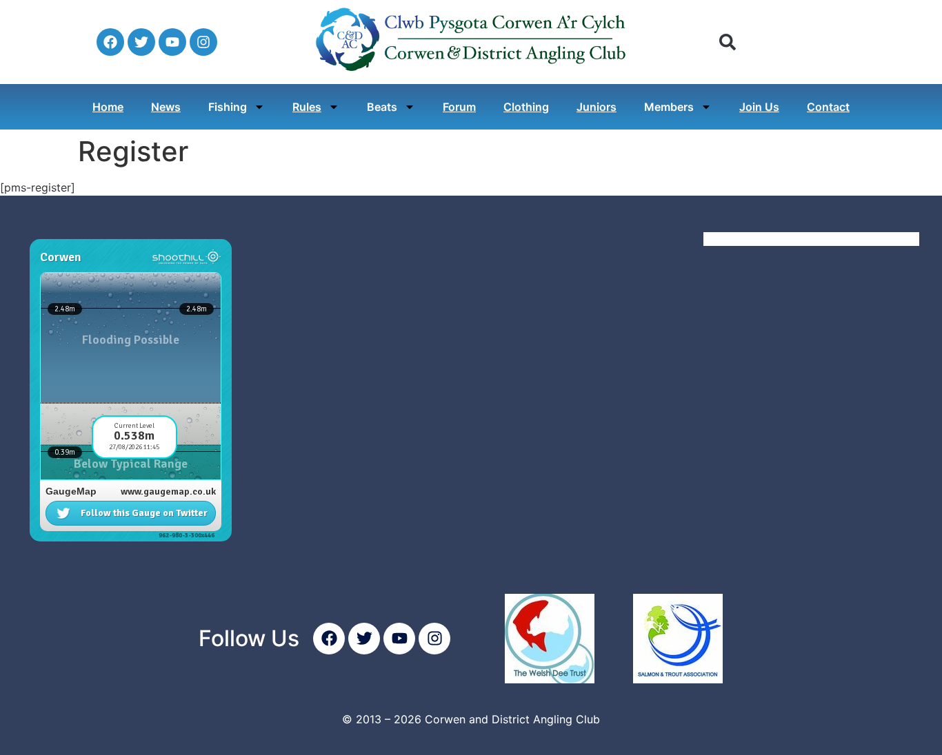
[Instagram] (203, 42)
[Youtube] (172, 42)
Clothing (526, 107)
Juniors (597, 107)
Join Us (759, 107)
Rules (306, 107)
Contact (828, 107)
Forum (459, 107)
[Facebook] (110, 42)
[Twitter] (141, 42)
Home (107, 107)
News (166, 107)
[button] (727, 42)
